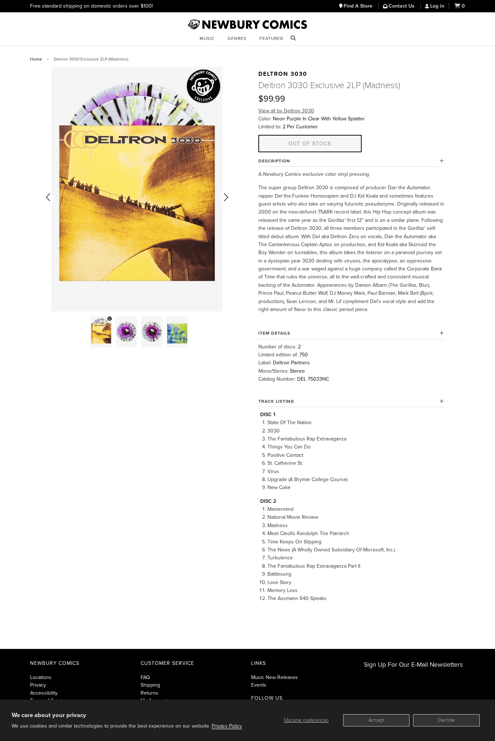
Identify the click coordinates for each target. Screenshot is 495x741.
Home (36, 59)
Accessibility (44, 693)
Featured (271, 38)
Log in (437, 6)
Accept (376, 720)
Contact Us (402, 6)
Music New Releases (274, 677)
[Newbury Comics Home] (247, 25)
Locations (40, 677)
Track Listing (276, 401)
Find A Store (359, 6)
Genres (237, 38)
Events (258, 685)
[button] (48, 197)
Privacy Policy (227, 726)
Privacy (38, 685)
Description (274, 160)
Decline (446, 720)
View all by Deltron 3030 (286, 111)
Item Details (274, 333)
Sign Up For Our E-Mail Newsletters (413, 664)
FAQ (145, 677)
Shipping (150, 685)
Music (207, 38)
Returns (149, 693)
